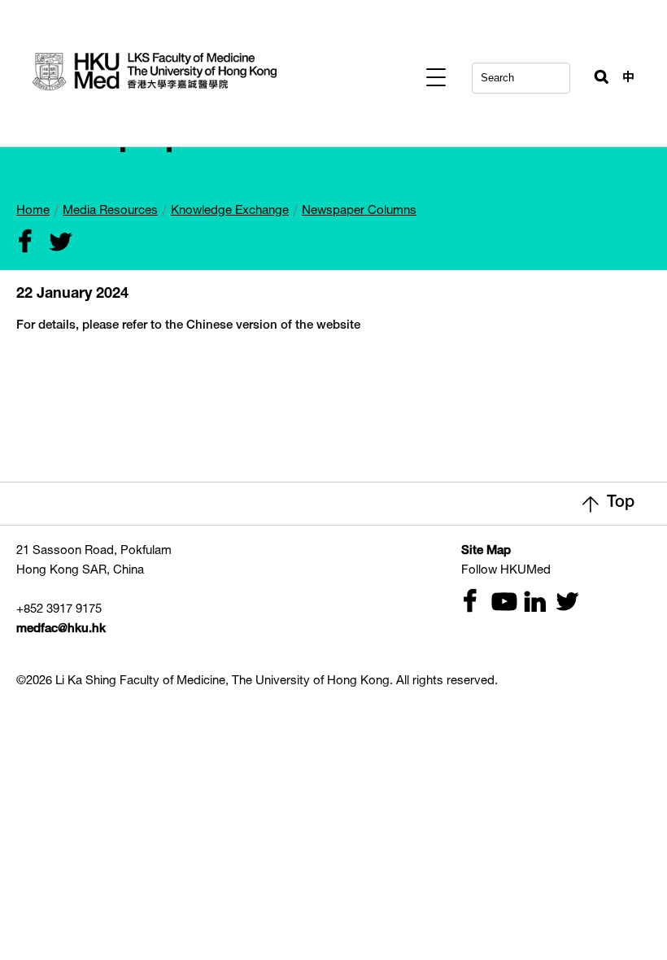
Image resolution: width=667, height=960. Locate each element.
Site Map (486, 551)
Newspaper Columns (359, 211)
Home (33, 211)
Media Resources (110, 211)
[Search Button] (594, 73)
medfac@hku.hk (61, 629)
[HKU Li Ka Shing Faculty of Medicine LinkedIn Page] (528, 603)
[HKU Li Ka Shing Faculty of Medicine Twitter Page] (559, 603)
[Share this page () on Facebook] (22, 243)
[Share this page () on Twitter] (53, 243)
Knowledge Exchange (230, 211)
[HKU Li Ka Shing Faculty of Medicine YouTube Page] (498, 603)
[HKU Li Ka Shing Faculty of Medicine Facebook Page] (467, 603)
